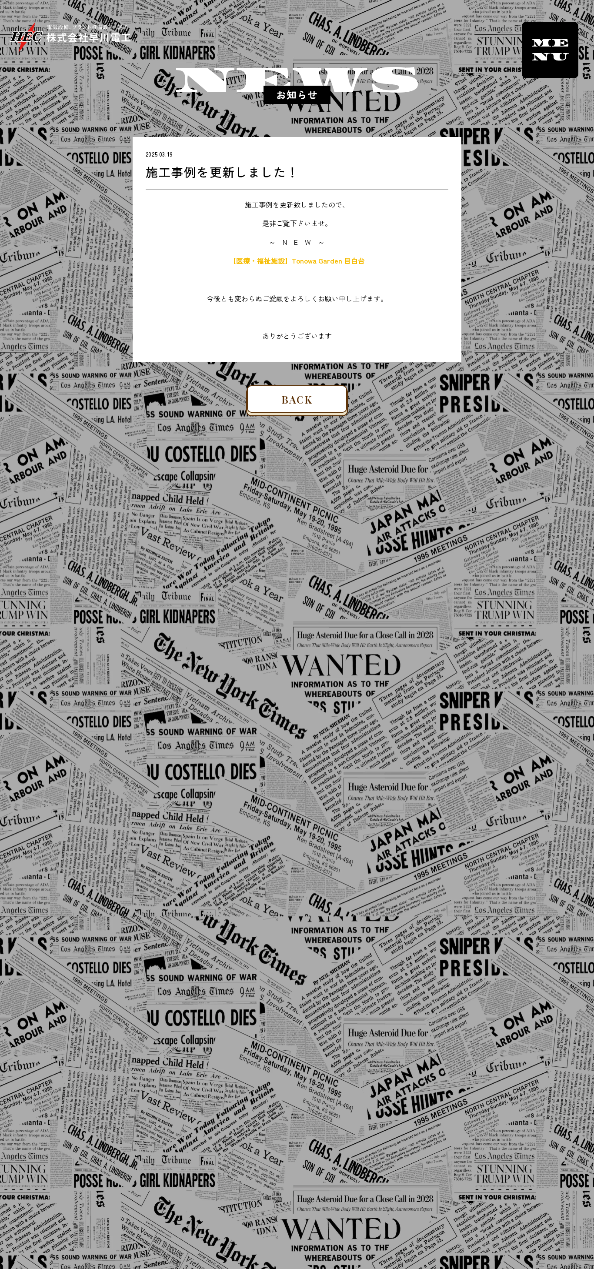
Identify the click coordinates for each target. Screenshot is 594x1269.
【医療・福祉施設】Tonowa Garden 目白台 (297, 260)
